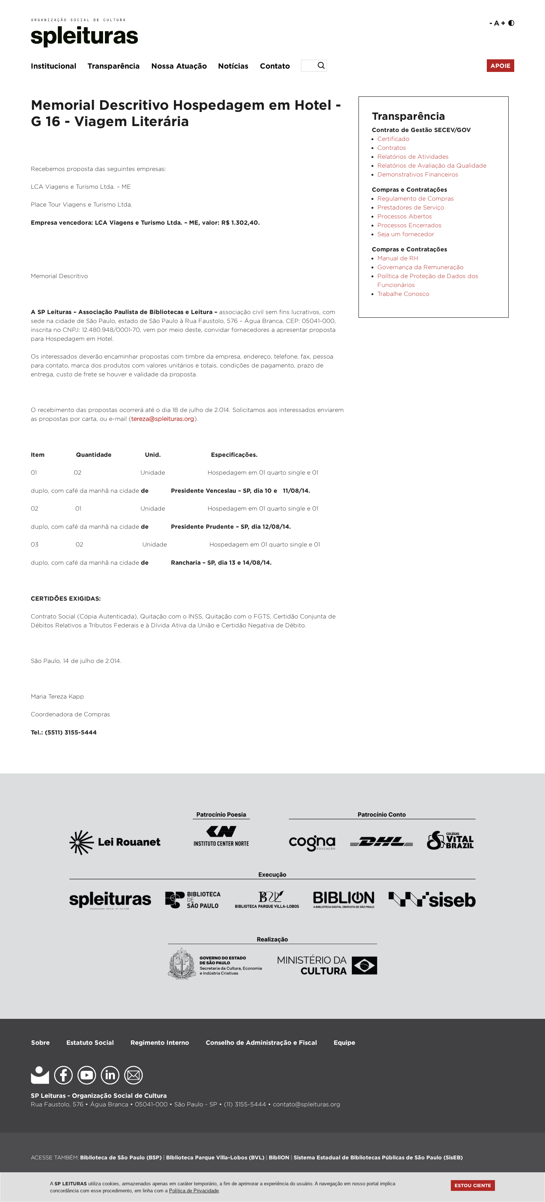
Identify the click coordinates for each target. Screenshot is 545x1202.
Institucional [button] (53, 66)
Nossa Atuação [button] (179, 66)
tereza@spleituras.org (162, 419)
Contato (275, 66)
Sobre (40, 1042)
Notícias (233, 66)
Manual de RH (397, 258)
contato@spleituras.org (306, 1104)
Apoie (501, 65)
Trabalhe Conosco (403, 294)
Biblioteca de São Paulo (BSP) (121, 1157)
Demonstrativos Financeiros (417, 174)
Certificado (393, 139)
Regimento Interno (160, 1042)
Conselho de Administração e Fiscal (261, 1042)
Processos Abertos (404, 216)
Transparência (113, 66)
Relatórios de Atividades (413, 156)
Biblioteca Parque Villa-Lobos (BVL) (215, 1157)
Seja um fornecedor (405, 234)
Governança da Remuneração (420, 267)
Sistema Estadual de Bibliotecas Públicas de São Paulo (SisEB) (378, 1157)
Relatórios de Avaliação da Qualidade (431, 165)
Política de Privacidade (194, 1190)
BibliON (279, 1157)
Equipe (344, 1042)
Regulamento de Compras (415, 198)
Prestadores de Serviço (410, 207)
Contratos (391, 148)
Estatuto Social (90, 1042)
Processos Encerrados (409, 225)
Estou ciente (473, 1185)
